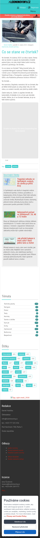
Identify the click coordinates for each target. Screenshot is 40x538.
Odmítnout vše (20, 522)
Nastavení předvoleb (20, 527)
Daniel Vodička (8, 45)
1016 (36, 304)
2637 (36, 329)
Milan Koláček (13, 457)
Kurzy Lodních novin (15, 450)
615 (37, 335)
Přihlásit (23, 8)
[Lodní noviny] (19, 2)
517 (37, 310)
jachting (15, 166)
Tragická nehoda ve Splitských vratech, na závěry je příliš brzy (20, 192)
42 (37, 313)
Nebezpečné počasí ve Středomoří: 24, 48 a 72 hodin (20, 222)
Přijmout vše (20, 532)
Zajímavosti (5, 47)
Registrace (34, 7)
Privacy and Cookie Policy (16, 516)
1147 (36, 323)
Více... (4, 490)
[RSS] (3, 304)
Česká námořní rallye (16, 459)
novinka (8, 166)
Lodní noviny (13, 448)
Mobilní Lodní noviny (16, 452)
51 (37, 332)
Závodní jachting (13, 47)
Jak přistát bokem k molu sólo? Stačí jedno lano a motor (20, 249)
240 (37, 307)
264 (37, 316)
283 (37, 319)
